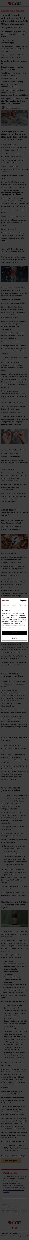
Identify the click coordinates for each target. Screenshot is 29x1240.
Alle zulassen (14, 633)
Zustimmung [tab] (5, 605)
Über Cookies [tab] (23, 605)
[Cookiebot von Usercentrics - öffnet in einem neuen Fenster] (20, 600)
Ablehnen (14, 638)
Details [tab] (14, 605)
